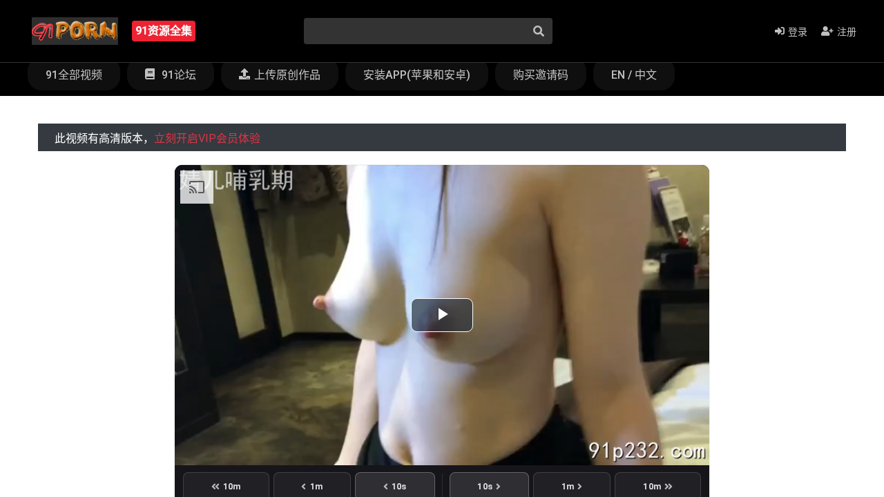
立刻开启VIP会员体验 (207, 138)
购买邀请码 (540, 74)
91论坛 (177, 74)
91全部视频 (74, 74)
